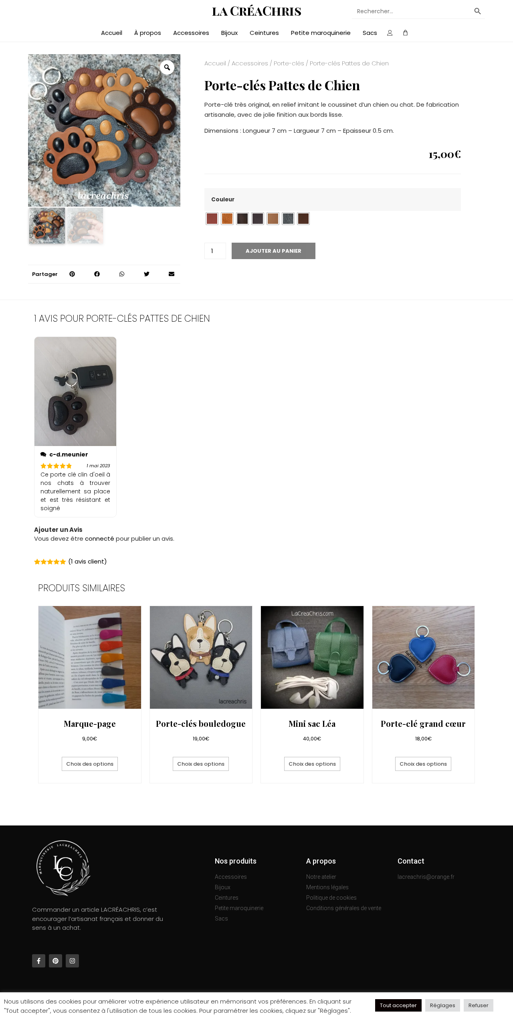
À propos (147, 32)
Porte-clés (289, 63)
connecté (99, 538)
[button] (72, 274)
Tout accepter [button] (398, 1005)
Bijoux (229, 32)
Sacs (370, 32)
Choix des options (89, 764)
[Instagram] (72, 960)
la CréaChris (256, 10)
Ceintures (264, 32)
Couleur (222, 200)
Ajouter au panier (273, 251)
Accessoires (191, 32)
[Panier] (405, 33)
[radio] (212, 219)
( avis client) (87, 561)
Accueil (111, 32)
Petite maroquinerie (321, 32)
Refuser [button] (479, 1005)
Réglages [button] (442, 1005)
